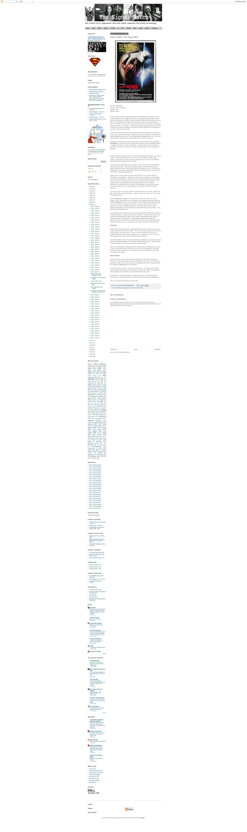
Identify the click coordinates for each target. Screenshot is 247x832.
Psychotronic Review (96, 623)
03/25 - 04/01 (94, 315)
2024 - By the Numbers (95, 498)
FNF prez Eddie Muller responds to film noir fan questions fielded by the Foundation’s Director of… (97, 633)
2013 (91, 349)
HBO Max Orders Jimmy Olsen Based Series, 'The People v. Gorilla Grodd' (97, 734)
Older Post (157, 349)
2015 (91, 345)
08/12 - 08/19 (94, 251)
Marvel (90, 384)
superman (91, 454)
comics (90, 398)
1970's (100, 366)
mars (92, 418)
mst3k (103, 436)
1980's (90, 368)
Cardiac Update (93, 117)
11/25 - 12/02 (94, 217)
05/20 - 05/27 (94, 297)
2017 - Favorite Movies (95, 476)
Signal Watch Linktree (93, 82)
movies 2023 (92, 432)
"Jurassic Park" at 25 (96, 281)
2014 (91, 347)
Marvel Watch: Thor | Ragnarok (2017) (96, 274)
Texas (104, 384)
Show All (104, 653)
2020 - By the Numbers (95, 486)
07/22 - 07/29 (94, 258)
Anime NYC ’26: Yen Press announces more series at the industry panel (97, 664)
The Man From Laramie (95, 589)
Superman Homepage (96, 745)
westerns (94, 458)
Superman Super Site (96, 731)
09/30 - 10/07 (94, 236)
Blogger (143, 817)
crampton (94, 399)
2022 (91, 195)
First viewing (118, 287)
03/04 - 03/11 (94, 322)
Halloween (91, 379)
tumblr (140, 28)
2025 (91, 188)
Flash (102, 378)
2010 (91, 356)
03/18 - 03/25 (94, 317)
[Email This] (141, 286)
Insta (122, 28)
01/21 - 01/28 (94, 335)
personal (90, 443)
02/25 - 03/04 (94, 324)
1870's (89, 363)
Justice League (92, 381)
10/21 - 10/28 (94, 229)
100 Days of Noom (94, 93)
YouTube (112, 28)
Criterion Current (94, 617)
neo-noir (93, 439)
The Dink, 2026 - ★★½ (95, 567)
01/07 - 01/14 (94, 337)
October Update (93, 112)
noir (100, 439)
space (97, 449)
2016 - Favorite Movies (95, 475)
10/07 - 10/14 (94, 233)
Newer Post (114, 349)
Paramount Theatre (94, 780)
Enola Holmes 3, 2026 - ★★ (96, 557)
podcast (90, 445)
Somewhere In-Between (95, 619)
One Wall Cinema (94, 778)
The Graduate (92, 595)
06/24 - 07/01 (94, 267)
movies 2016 (92, 424)
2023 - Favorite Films (94, 496)
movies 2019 (92, 427)
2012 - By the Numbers (95, 465)
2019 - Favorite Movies (95, 484)
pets (101, 443)
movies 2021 (101, 429)
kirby (102, 413)
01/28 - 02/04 (94, 333)
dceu (95, 403)
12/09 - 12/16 (94, 213)
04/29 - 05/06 (94, 304)
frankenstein (100, 406)
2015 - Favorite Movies (95, 471)
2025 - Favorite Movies (95, 506)
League (147, 28)
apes (95, 389)
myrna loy (98, 438)
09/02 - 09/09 (94, 244)
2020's (90, 372)
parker (89, 441)
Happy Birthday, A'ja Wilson (96, 91)
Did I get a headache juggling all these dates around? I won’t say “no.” (97, 674)
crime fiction (99, 401)
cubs (89, 403)
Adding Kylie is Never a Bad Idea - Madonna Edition (96, 96)
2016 (91, 343)
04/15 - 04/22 (94, 308)
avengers (103, 391)
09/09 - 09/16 (94, 242)
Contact (106, 28)
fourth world (91, 406)
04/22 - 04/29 (94, 306)
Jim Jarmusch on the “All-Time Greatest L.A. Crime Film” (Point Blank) (97, 701)
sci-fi (100, 448)
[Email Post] (137, 285)
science (90, 449)
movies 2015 (98, 422)
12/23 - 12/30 (94, 208)
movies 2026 (94, 436)
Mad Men (100, 383)
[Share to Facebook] (146, 286)
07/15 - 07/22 (94, 260)
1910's (95, 363)
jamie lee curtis (127, 287)
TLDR (98, 384)
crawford (101, 399)
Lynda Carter (92, 768)
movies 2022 (97, 431)
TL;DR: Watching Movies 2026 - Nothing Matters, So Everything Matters (96, 39)
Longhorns (90, 383)
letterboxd (154, 28)
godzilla (90, 408)
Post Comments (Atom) (123, 352)
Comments (93, 171)
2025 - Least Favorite (94, 508)
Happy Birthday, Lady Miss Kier (97, 89)
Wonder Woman (95, 386)
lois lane (95, 414)
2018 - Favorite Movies (95, 480)
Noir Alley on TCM (94, 776)
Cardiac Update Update (95, 113)
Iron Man (101, 379)
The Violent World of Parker (97, 698)
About (93, 28)
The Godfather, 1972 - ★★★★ (97, 579)
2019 (91, 202)
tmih (102, 456)
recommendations (96, 446)
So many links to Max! (93, 515)
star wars (101, 451)
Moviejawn (93, 607)
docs (101, 403)
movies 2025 (101, 434)
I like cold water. (94, 679)
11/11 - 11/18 (94, 222)
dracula (90, 404)
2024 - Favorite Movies (95, 500)
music (89, 438)
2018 (91, 204)
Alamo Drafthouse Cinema (96, 772)
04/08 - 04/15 (94, 310)
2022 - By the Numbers (95, 490)
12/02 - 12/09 (94, 215)
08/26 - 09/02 (94, 247)
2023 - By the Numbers (95, 494)
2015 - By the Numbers (95, 469)
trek (89, 458)
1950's (104, 365)
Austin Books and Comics (96, 770)
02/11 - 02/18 (94, 328)
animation (99, 388)
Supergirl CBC (94, 739)
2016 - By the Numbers (95, 473)
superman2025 (102, 454)
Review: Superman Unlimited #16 (97, 741)
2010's (99, 370)
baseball (93, 393)
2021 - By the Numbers (95, 488)
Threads (128, 28)
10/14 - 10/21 (94, 231)
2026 (91, 186)
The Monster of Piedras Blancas (97, 647)
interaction (103, 411)
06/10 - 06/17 (94, 272)
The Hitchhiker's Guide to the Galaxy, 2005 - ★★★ (96, 528)
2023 (91, 193)
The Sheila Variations (95, 638)
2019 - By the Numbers (95, 482)
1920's (101, 363)
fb (118, 28)
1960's (93, 366)
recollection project (101, 444)
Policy (99, 28)
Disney (94, 375)
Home (87, 28)
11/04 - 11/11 (94, 224)
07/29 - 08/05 (94, 256)
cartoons (93, 396)
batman (100, 393)
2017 (91, 340)
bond (98, 394)
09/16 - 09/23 (94, 240)
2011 (91, 354)
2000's (89, 370)
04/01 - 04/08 (94, 313)
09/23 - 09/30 (94, 238)
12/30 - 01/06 (94, 206)
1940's (96, 365)
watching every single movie (98, 74)
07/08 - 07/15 (94, 263)
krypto (89, 414)
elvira (96, 404)
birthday (90, 394)
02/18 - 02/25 (94, 326)
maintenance (102, 416)
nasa (105, 438)
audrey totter (94, 391)
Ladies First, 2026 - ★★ (95, 565)
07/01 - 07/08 (94, 265)
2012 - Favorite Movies (95, 467)
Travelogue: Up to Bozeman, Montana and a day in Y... (98, 291)
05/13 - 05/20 (94, 299)
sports (94, 451)
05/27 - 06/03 (94, 295)
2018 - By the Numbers (95, 478)
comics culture (101, 398)
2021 (91, 197)
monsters (99, 418)
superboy (90, 453)
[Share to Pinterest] (148, 286)
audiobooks (103, 389)
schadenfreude (91, 448)
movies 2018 (139, 287)
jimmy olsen (95, 413)
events (102, 404)
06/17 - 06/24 (94, 269)
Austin (97, 372)
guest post (97, 407)
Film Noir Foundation (95, 630)
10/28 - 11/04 (94, 226)
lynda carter (91, 416)
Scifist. (92, 646)
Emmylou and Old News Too (96, 108)
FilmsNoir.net (92, 782)
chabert (101, 396)
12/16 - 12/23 (94, 211)
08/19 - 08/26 (94, 249)
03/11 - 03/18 (94, 319)
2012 (91, 352)
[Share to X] (144, 286)
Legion (101, 381)
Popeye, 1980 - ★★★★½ (96, 525)
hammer (104, 407)
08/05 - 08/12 (94, 254)
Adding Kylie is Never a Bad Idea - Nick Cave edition (96, 99)
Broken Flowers (93, 597)
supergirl (100, 453)
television (93, 456)
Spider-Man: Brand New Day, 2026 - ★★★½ (96, 555)
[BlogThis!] (142, 286)
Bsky (134, 28)
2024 (91, 191)
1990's (100, 368)
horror (122, 287)
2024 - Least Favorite (94, 502)
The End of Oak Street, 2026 (96, 552)
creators (90, 401)
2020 (91, 200)
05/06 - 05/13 (94, 301)
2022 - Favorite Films (94, 492)
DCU (104, 373)
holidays (103, 409)
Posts (91, 168)
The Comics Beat (94, 660)
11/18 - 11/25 (94, 220)
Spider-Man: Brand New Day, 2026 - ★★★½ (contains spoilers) (96, 541)
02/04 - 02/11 (94, 331)
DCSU (97, 373)
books (104, 394)
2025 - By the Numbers (95, 504)
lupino (102, 414)
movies (133, 287)
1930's (89, 365)
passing (98, 441)
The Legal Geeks (94, 706)
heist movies (94, 409)
